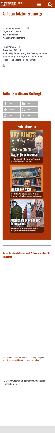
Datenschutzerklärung (14, 381)
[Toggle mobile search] (50, 4)
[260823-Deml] (27, 201)
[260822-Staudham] (26, 131)
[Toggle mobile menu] (39, 4)
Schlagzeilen (20, 360)
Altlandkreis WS (9, 360)
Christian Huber (11, 358)
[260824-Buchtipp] (26, 166)
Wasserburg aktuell (33, 360)
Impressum (31, 381)
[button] (11, 103)
